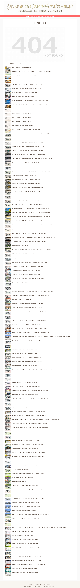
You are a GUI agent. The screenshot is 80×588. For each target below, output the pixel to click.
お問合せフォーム (32, 584)
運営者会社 (39, 584)
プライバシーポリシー (46, 584)
